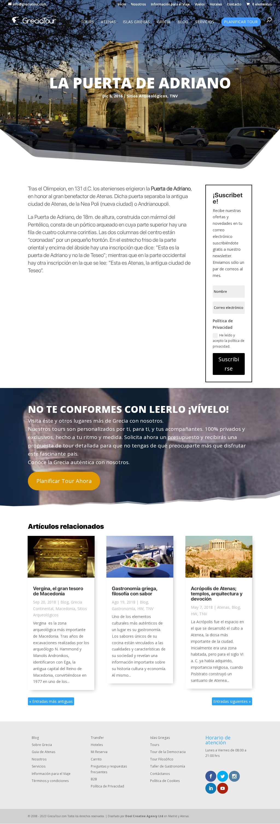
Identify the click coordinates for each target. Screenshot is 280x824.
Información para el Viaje (170, 5)
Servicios (204, 22)
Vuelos (200, 5)
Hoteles (216, 5)
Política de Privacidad (107, 786)
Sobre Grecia (42, 744)
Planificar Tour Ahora (64, 481)
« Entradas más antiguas (51, 701)
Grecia (163, 22)
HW (140, 608)
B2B (94, 779)
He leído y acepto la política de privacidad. (228, 341)
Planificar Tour (241, 22)
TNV (174, 95)
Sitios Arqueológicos (147, 95)
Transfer (97, 737)
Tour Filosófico (161, 759)
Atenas (108, 22)
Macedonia (65, 608)
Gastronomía (123, 608)
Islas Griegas (136, 22)
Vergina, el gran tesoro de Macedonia (58, 591)
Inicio (122, 5)
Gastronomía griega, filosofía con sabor (134, 591)
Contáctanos (160, 773)
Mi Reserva (99, 752)
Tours (87, 22)
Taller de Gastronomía (167, 766)
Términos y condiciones (50, 780)
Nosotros (138, 5)
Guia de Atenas (43, 752)
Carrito (96, 759)
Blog (182, 22)
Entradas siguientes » (232, 701)
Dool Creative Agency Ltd (144, 816)
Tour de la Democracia (168, 752)
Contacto (234, 5)
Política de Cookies (165, 780)
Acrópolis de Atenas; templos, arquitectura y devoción (217, 594)
